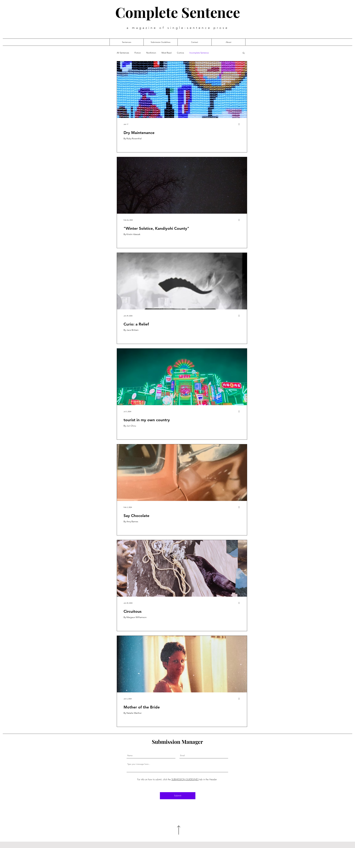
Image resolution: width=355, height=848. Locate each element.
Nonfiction (151, 53)
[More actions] (240, 124)
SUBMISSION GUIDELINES (185, 779)
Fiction (138, 53)
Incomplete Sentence (199, 53)
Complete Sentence (177, 12)
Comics (180, 53)
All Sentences (123, 53)
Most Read (166, 53)
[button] (243, 53)
